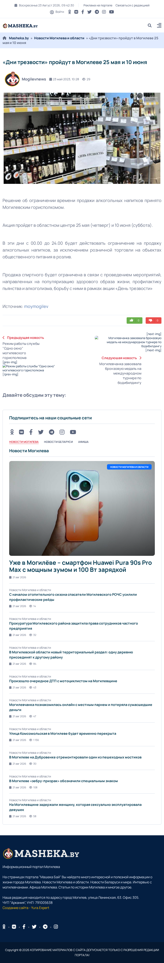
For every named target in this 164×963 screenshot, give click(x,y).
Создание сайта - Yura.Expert (26, 907)
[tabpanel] (82, 633)
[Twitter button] (89, 12)
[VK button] (76, 12)
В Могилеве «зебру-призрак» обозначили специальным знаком (63, 781)
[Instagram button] (104, 12)
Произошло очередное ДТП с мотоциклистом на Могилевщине (63, 681)
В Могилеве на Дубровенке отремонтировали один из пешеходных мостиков (75, 757)
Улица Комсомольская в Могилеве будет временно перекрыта (62, 733)
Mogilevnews (34, 79)
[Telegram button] (97, 12)
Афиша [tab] (83, 442)
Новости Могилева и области (59, 38)
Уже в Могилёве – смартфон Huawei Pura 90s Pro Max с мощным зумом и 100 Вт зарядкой (80, 566)
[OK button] (69, 12)
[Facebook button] (23, 926)
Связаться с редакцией (132, 5)
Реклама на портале (97, 5)
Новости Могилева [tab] (24, 442)
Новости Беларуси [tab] (58, 442)
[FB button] (82, 12)
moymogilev (36, 306)
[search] (151, 25)
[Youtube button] (111, 12)
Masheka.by (19, 38)
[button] (159, 26)
